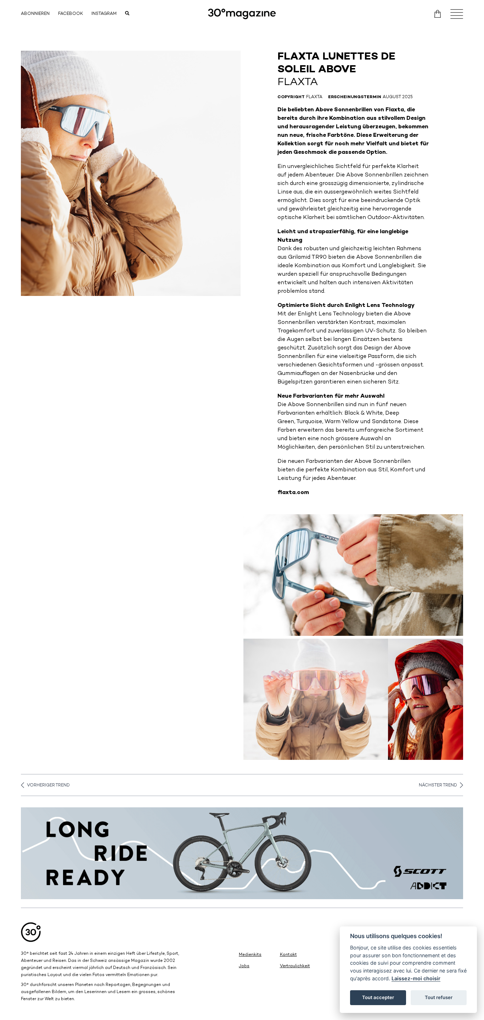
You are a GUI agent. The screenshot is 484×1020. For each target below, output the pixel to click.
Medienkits (250, 955)
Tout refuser (438, 997)
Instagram (104, 14)
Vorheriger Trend (48, 785)
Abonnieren (35, 14)
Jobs (244, 966)
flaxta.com (293, 493)
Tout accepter (378, 997)
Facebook (70, 14)
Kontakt (288, 955)
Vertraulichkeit (295, 966)
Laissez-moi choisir (416, 978)
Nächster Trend (438, 785)
